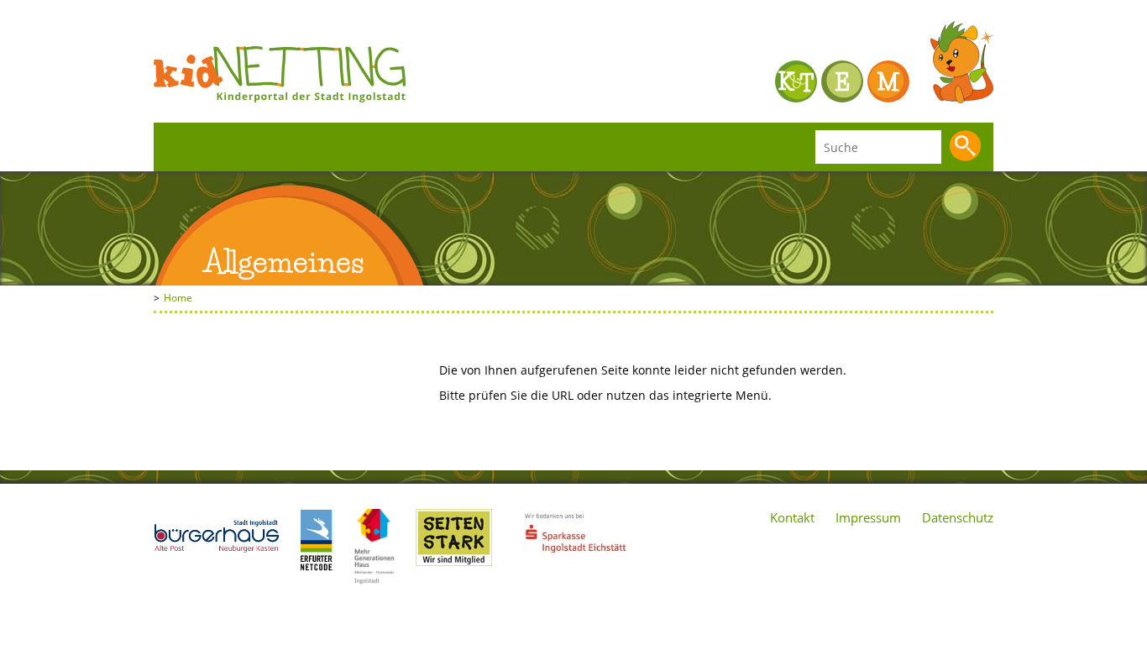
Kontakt (792, 517)
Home (178, 298)
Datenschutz (957, 517)
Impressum (868, 517)
